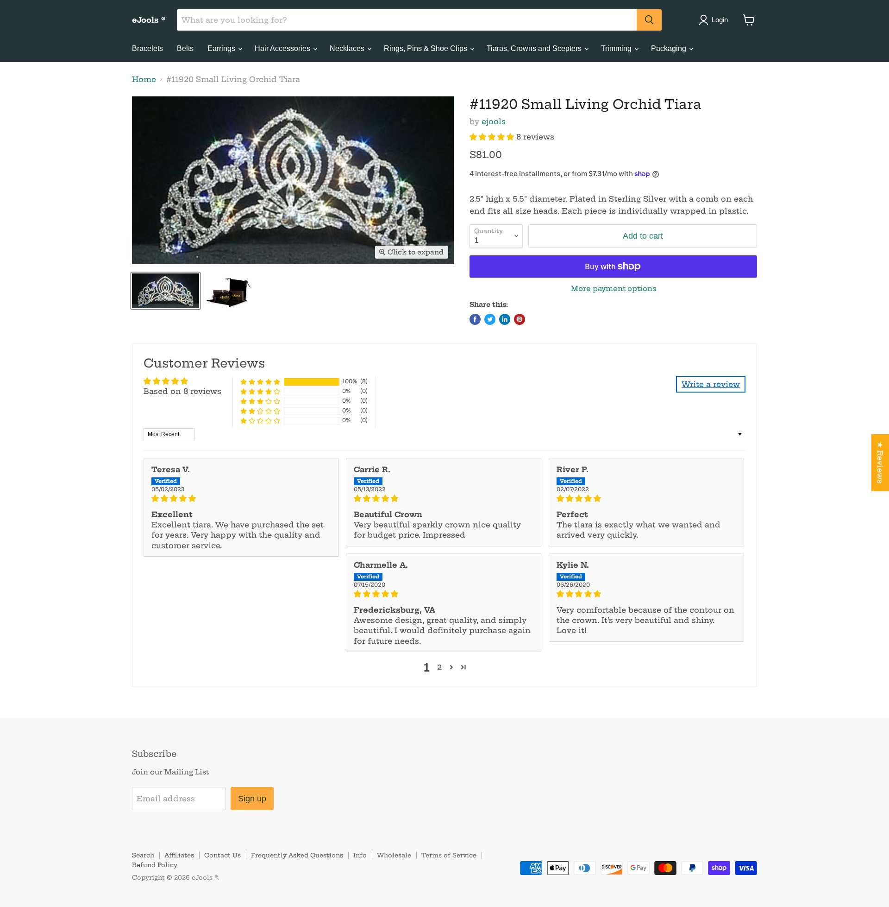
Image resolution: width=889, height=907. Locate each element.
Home (144, 79)
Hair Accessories (283, 48)
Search (143, 855)
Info (360, 855)
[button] (493, 136)
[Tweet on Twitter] (489, 319)
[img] (241, 498)
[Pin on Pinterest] (519, 319)
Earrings (222, 48)
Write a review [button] (711, 384)
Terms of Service (448, 855)
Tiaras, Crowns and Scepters (535, 48)
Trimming (617, 48)
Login (720, 20)
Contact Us (222, 855)
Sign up (252, 798)
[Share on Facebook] (475, 319)
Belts (185, 48)
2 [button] (439, 667)
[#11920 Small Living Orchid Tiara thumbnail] (165, 291)
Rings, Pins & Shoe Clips (426, 48)
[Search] (649, 20)
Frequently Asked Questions (297, 855)
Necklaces (348, 48)
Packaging (669, 48)
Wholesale (394, 855)
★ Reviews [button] (880, 462)
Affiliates (179, 855)
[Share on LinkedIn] (504, 319)
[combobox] (407, 20)
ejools (494, 121)
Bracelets (147, 48)
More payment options (613, 288)
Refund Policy (154, 865)
